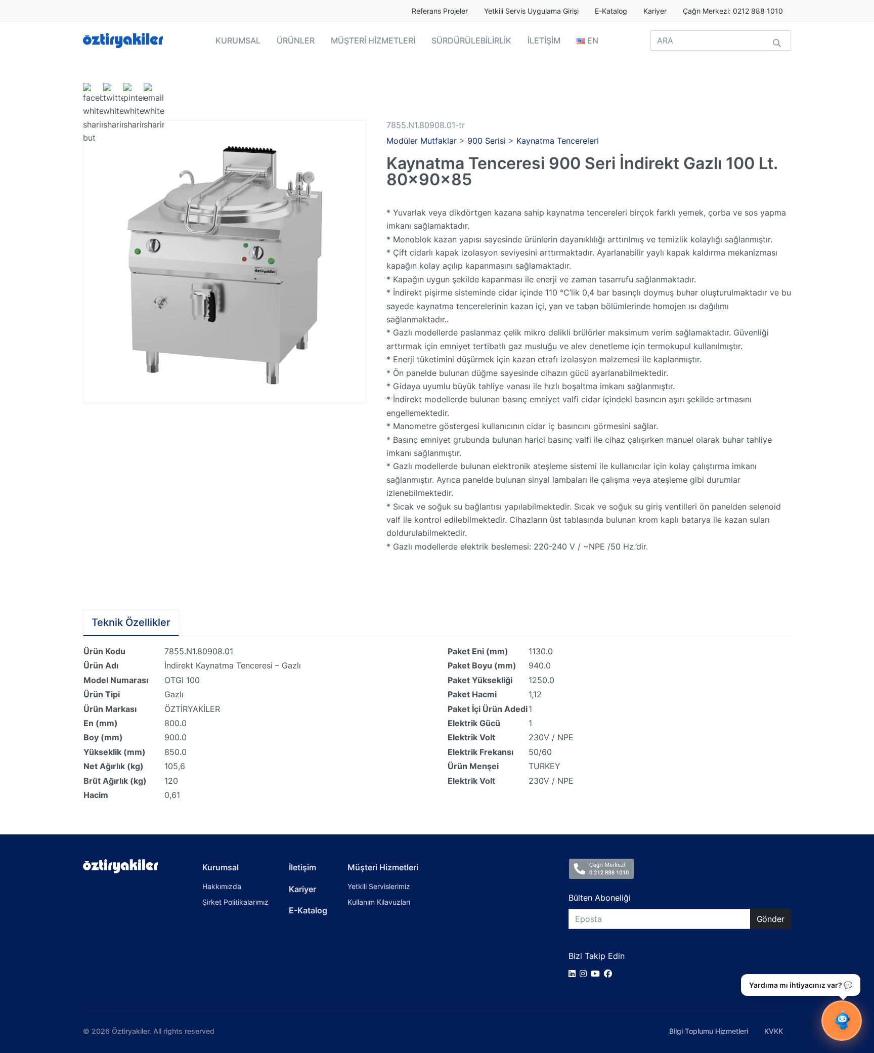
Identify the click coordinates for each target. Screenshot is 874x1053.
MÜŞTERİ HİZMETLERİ (373, 40)
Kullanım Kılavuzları (378, 902)
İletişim (302, 867)
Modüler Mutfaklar (421, 141)
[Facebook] (610, 973)
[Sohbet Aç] (841, 1020)
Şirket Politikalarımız (235, 902)
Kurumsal (220, 867)
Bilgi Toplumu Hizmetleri (708, 1031)
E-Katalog (611, 11)
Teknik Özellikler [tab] (131, 622)
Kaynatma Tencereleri (557, 141)
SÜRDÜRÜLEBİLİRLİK (471, 40)
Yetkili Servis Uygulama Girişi (531, 11)
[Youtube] (597, 973)
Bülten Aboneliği (600, 898)
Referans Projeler (440, 11)
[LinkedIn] (574, 973)
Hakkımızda (221, 886)
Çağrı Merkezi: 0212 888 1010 (733, 11)
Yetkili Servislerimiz (378, 886)
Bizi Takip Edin (597, 956)
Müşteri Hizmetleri (382, 867)
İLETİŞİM (544, 40)
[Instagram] (585, 973)
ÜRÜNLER (296, 40)
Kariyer (655, 11)
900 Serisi (486, 141)
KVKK (773, 1031)
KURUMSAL (237, 40)
